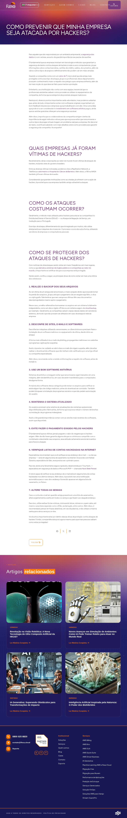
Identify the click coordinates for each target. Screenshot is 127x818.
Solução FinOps (89, 790)
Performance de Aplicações (93, 777)
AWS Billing (87, 740)
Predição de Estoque (91, 781)
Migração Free (88, 769)
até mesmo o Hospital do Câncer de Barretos (57, 172)
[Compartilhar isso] (57, 531)
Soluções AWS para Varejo (93, 794)
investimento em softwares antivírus (70, 109)
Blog (60, 752)
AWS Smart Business (91, 757)
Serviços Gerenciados (91, 786)
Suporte (61, 763)
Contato (61, 760)
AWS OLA (86, 749)
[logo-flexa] (10, 5)
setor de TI (63, 76)
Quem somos (63, 748)
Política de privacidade (55, 813)
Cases (60, 756)
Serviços (61, 744)
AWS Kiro (86, 744)
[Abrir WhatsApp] (121, 812)
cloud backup (90, 308)
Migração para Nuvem (91, 773)
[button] (56, 5)
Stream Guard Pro (90, 798)
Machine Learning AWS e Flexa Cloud (97, 765)
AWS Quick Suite (89, 753)
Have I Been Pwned (89, 469)
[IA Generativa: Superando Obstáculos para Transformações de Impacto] (34, 684)
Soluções (62, 740)
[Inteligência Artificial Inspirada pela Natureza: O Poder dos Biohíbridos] (93, 684)
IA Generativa (88, 761)
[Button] (36, 753)
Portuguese (30, 5)
